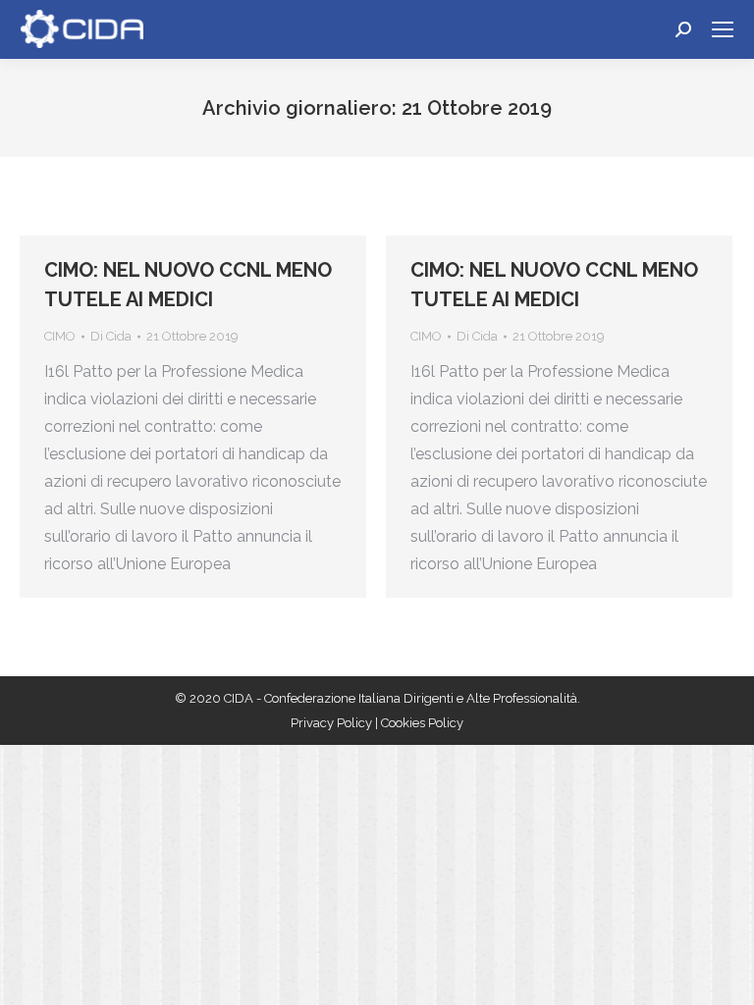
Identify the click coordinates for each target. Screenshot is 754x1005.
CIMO (60, 336)
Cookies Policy (422, 722)
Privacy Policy (333, 722)
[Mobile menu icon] (722, 29)
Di (111, 336)
